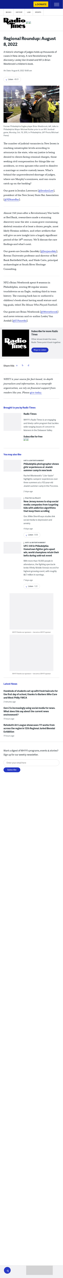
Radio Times (30, 413)
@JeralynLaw (46, 190)
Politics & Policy (33, 498)
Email (28, 365)
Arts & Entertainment (34, 460)
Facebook (17, 365)
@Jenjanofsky (48, 251)
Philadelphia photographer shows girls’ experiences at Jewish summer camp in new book (41, 467)
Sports (38, 12)
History (19, 12)
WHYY (11, 4)
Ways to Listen (40, 350)
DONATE (41, 4)
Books (8, 12)
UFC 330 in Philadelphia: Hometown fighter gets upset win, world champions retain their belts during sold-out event (41, 550)
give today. (36, 392)
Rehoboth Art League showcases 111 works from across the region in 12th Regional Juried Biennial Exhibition (29, 728)
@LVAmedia (20, 320)
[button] (7, 1270)
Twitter (23, 365)
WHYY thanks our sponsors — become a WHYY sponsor (31, 632)
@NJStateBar (11, 199)
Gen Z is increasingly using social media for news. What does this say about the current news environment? (29, 711)
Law (29, 12)
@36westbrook (49, 311)
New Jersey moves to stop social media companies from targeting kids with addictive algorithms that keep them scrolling (41, 506)
